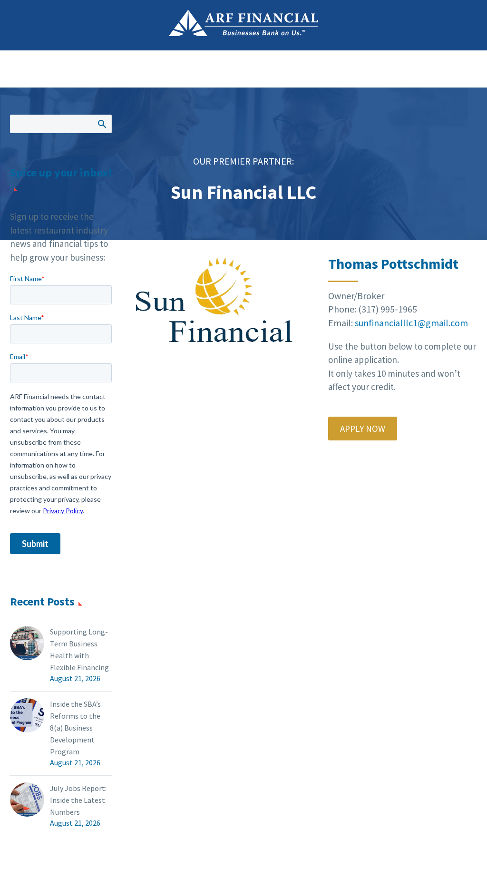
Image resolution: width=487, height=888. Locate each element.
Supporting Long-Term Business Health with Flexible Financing (79, 649)
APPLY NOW (362, 428)
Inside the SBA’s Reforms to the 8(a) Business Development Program (75, 727)
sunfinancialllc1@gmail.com (411, 323)
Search (101, 124)
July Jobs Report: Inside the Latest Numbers (78, 800)
